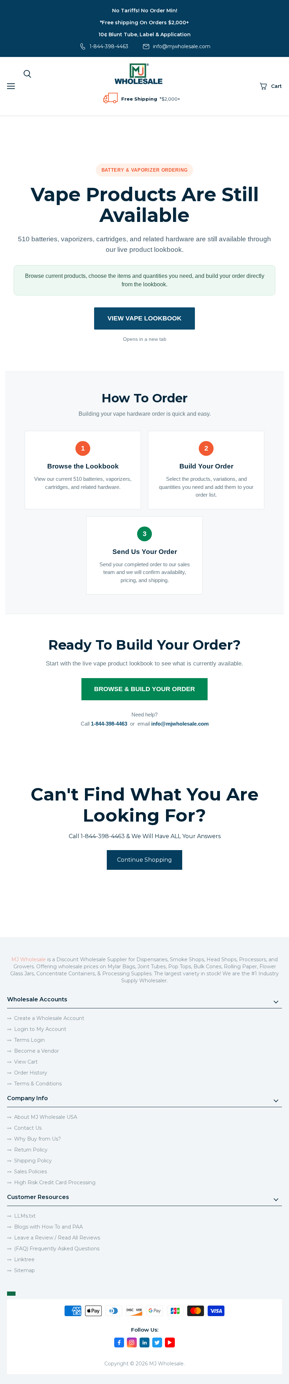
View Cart (26, 1062)
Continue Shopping (144, 859)
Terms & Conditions (38, 1083)
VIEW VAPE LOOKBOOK (144, 318)
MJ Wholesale (28, 959)
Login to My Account (40, 1029)
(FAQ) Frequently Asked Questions (56, 1248)
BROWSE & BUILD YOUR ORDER (144, 689)
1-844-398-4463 (109, 46)
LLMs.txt (25, 1216)
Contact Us (28, 1128)
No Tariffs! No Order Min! (144, 10)
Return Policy (31, 1150)
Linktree (24, 1259)
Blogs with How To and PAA (48, 1227)
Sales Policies (30, 1171)
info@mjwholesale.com (181, 46)
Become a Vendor (36, 1051)
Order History (30, 1073)
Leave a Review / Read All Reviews (57, 1238)
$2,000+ (170, 99)
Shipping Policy (33, 1160)
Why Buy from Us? (37, 1139)
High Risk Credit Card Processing (55, 1182)
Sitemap (24, 1270)
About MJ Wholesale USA (45, 1117)
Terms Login (29, 1040)
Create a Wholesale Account (49, 1018)
